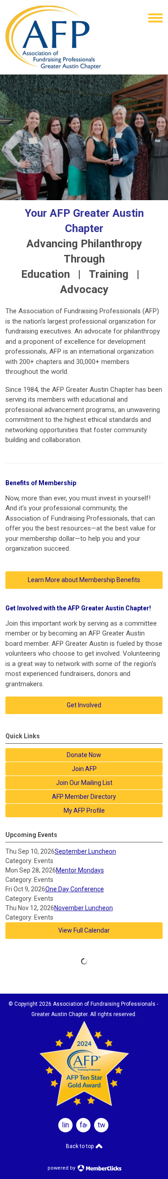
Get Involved (84, 705)
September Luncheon (85, 851)
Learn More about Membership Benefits (84, 579)
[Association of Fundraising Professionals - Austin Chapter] (53, 67)
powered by (62, 1168)
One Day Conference (74, 889)
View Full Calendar (84, 930)
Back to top (80, 1146)
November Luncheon (83, 908)
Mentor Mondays (80, 870)
